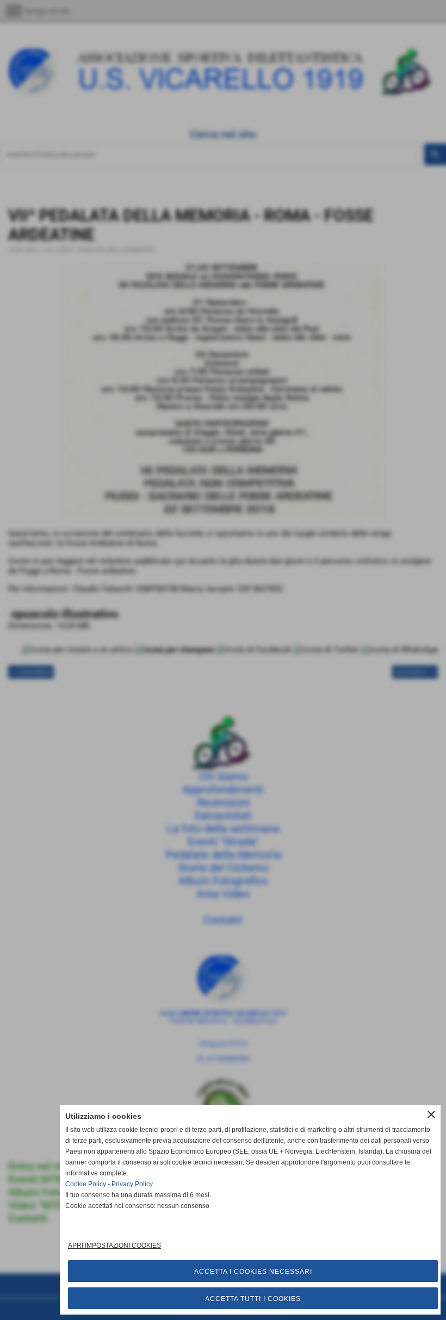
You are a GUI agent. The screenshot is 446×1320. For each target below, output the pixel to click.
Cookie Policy (85, 1184)
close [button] (431, 1114)
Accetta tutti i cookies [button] (253, 1299)
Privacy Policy (132, 1184)
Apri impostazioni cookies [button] (114, 1245)
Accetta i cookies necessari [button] (253, 1271)
